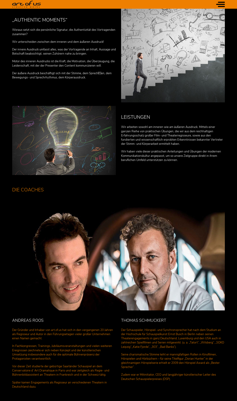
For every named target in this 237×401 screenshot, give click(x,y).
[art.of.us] (26, 4)
